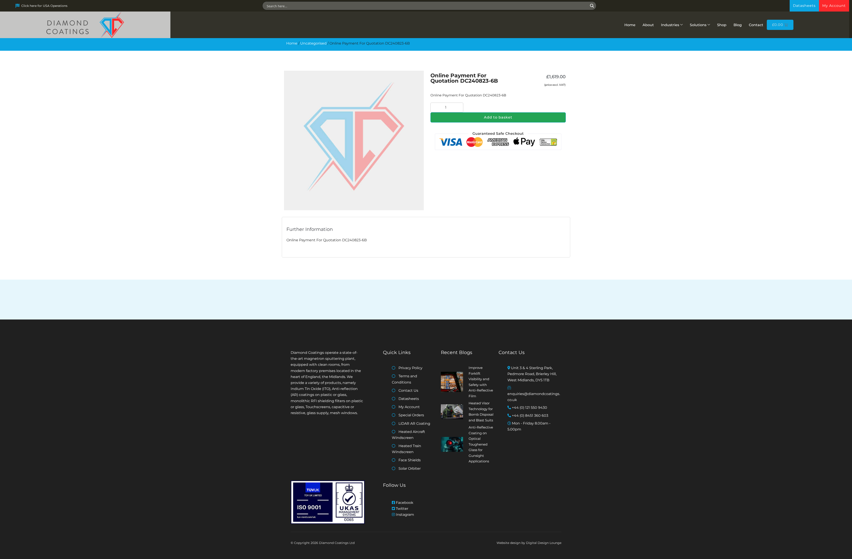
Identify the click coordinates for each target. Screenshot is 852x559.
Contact (756, 25)
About (648, 25)
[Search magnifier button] (592, 5)
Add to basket (498, 117)
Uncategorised (313, 43)
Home (629, 25)
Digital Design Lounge (543, 543)
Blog (738, 25)
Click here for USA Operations (44, 6)
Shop (721, 25)
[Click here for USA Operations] (18, 6)
